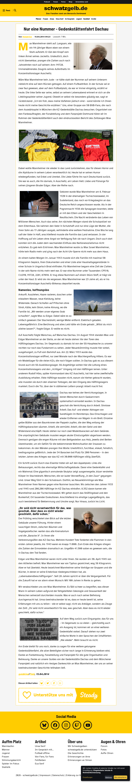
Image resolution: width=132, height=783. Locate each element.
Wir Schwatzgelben (77, 746)
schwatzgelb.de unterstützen (82, 749)
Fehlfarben (40, 760)
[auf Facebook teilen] (54, 683)
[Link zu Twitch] (76, 725)
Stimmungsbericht (11, 760)
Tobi (32, 674)
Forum (55, 2)
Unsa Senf (59, 19)
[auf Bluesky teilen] (41, 683)
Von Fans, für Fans (44, 756)
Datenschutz (58, 775)
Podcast (47, 2)
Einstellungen (87, 777)
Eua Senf (39, 763)
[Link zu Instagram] (66, 725)
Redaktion (27, 37)
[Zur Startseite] (66, 8)
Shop (70, 2)
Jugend (79, 19)
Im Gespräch (69, 19)
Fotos (63, 2)
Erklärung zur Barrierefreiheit (80, 775)
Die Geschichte (76, 753)
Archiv (93, 19)
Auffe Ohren (107, 753)
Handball (86, 19)
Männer (38, 19)
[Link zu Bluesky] (44, 725)
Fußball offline (42, 753)
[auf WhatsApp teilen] (60, 683)
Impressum (44, 775)
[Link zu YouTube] (87, 725)
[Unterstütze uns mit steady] (65, 695)
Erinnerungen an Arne (79, 756)
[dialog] (105, 773)
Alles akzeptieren (120, 777)
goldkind (23, 674)
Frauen (45, 19)
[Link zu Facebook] (55, 725)
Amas (52, 19)
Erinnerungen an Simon (80, 760)
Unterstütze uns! (82, 2)
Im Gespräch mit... (44, 749)
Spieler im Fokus (10, 763)
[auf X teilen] (47, 683)
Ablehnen (108, 777)
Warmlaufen (8, 746)
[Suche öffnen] (14, 10)
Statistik (6, 767)
